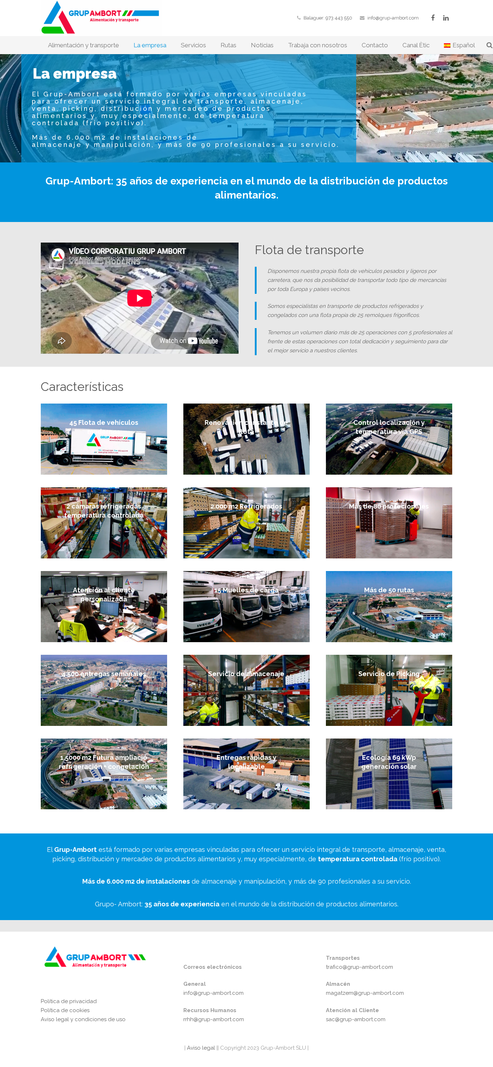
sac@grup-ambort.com (355, 1019)
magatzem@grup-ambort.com (365, 993)
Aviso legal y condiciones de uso (83, 1019)
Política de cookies (65, 1010)
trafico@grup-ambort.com (359, 967)
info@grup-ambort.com (393, 18)
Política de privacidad (69, 1001)
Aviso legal (200, 1048)
